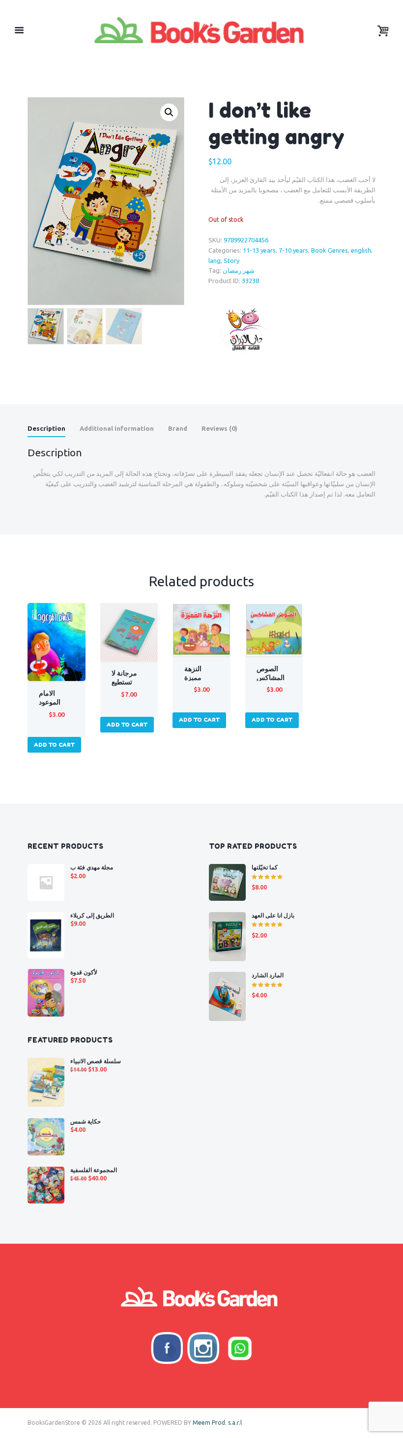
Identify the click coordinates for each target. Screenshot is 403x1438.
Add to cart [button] (54, 744)
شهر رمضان (239, 270)
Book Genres (329, 250)
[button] (169, 112)
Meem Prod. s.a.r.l (217, 1422)
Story (231, 260)
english (361, 250)
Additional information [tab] (117, 428)
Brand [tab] (177, 428)
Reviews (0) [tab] (219, 428)
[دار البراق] (245, 329)
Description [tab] (46, 428)
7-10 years (293, 250)
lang (214, 260)
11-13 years (259, 250)
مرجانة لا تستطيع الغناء (124, 682)
